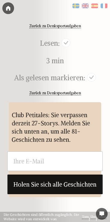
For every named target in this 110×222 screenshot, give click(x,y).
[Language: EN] (85, 6)
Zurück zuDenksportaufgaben (55, 25)
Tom (85, 216)
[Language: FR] (104, 6)
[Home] (8, 8)
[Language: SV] (75, 6)
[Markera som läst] (66, 43)
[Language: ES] (94, 6)
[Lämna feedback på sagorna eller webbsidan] (102, 214)
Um (93, 216)
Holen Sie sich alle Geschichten (55, 184)
